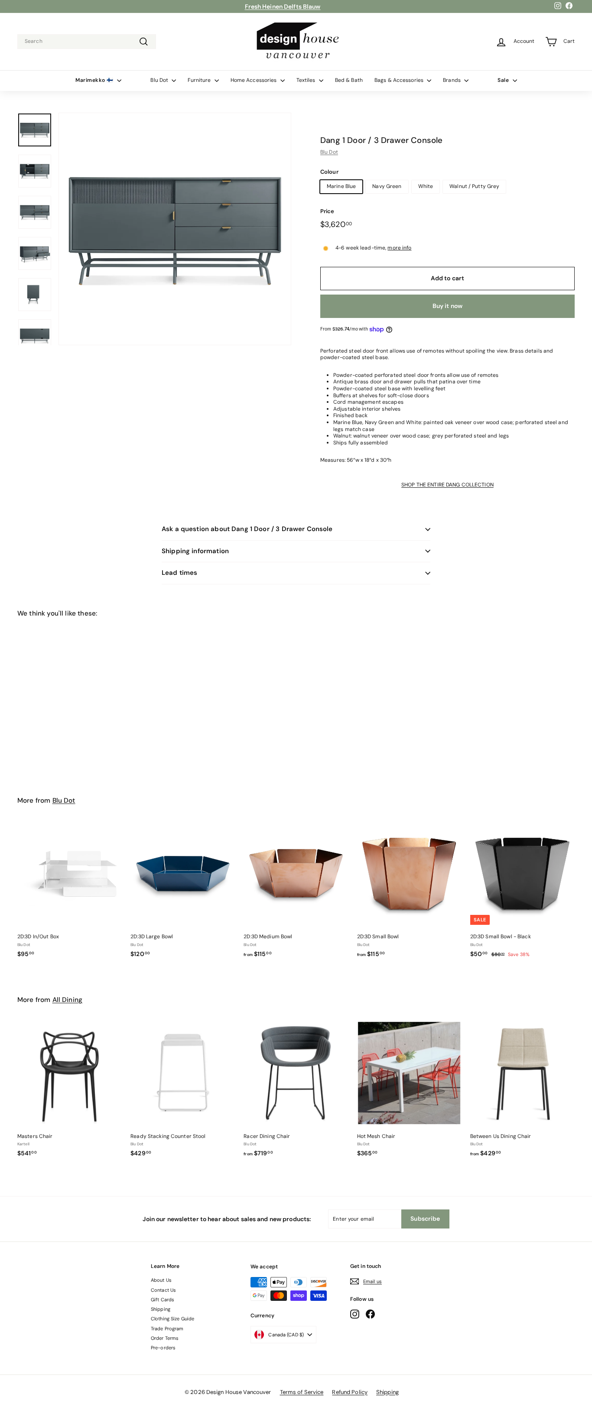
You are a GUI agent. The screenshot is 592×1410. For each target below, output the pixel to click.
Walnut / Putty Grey (474, 186)
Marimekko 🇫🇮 (95, 80)
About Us (161, 1280)
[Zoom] (175, 229)
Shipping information (195, 551)
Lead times (180, 572)
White (425, 186)
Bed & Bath (349, 80)
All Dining (67, 999)
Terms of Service (302, 1392)
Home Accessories (254, 80)
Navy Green (386, 186)
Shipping (160, 1309)
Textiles (306, 80)
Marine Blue (341, 186)
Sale (504, 80)
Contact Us (163, 1290)
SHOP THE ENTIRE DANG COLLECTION (447, 484)
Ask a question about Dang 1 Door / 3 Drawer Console (247, 529)
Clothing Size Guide (172, 1319)
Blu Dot (159, 80)
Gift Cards (162, 1300)
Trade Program (167, 1329)
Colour (329, 172)
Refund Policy (350, 1392)
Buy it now (447, 306)
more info (399, 247)
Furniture (200, 80)
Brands (452, 80)
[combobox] (86, 41)
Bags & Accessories (399, 80)
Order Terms (165, 1338)
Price (327, 211)
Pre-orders (163, 1348)
